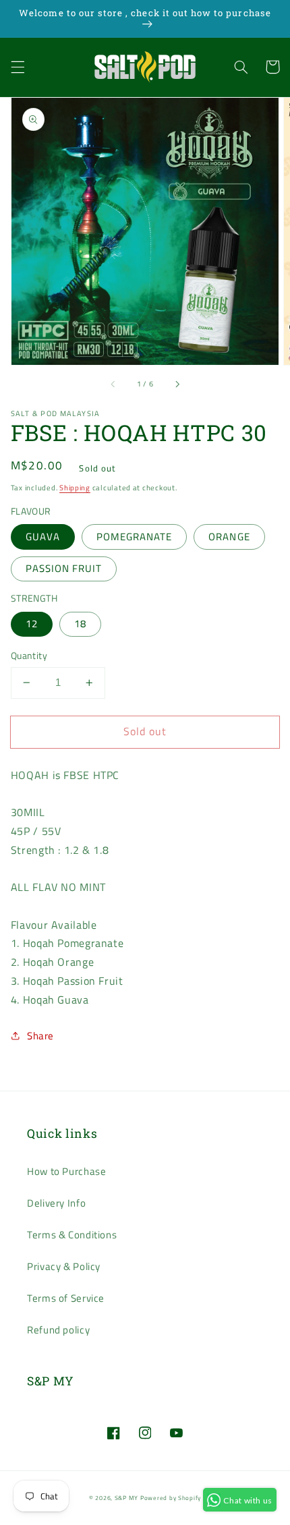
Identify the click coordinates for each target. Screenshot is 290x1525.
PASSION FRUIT (64, 568)
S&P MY (126, 1497)
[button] (17, 66)
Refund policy (58, 1329)
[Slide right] (177, 384)
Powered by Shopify (170, 1497)
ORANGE (229, 536)
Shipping (74, 487)
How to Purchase (66, 1171)
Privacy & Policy (63, 1266)
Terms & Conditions (72, 1234)
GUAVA (43, 536)
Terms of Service (66, 1298)
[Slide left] (113, 384)
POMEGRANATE (134, 536)
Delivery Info (56, 1203)
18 (80, 623)
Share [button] (40, 1035)
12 (32, 623)
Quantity (29, 655)
